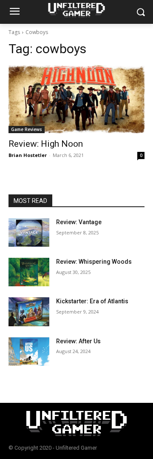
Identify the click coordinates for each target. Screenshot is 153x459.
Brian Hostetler (27, 155)
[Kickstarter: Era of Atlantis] (28, 311)
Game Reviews (26, 129)
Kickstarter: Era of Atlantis (92, 301)
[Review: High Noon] (76, 99)
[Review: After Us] (28, 351)
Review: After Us (78, 341)
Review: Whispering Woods (94, 261)
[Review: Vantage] (28, 232)
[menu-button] (14, 12)
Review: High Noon (45, 144)
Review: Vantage (79, 222)
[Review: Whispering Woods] (28, 272)
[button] (140, 12)
